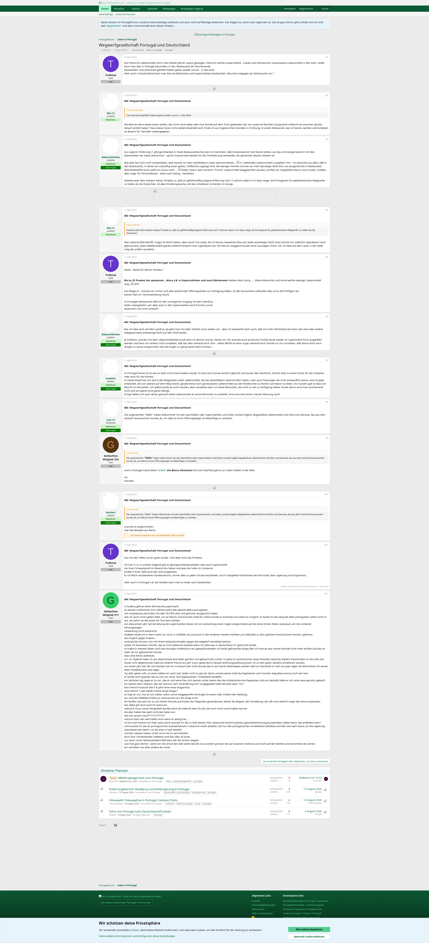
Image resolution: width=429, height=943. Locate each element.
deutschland (138, 50)
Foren (105, 8)
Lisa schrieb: (132, 452)
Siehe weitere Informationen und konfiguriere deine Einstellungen (137, 936)
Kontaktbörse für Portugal (151, 781)
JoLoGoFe (113, 781)
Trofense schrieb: (134, 110)
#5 (327, 257)
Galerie (136, 8)
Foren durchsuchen (125, 14)
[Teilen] (322, 57)
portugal (169, 50)
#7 (327, 360)
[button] (127, 9)
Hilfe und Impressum (262, 913)
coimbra (170, 803)
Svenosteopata (116, 803)
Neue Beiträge (106, 14)
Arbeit (161, 470)
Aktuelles (119, 8)
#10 (326, 494)
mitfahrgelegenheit (182, 781)
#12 (326, 593)
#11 (326, 544)
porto (197, 803)
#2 (327, 95)
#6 (327, 316)
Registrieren (114, 25)
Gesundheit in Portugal (151, 803)
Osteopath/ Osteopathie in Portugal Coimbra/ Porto (143, 800)
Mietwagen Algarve (192, 8)
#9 (327, 438)
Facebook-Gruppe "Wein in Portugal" (301, 917)
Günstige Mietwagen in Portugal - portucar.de (305, 900)
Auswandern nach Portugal (147, 792)
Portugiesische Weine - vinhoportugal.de (303, 904)
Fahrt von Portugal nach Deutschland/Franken (140, 811)
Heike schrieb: (133, 224)
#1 (327, 57)
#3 (327, 139)
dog (168, 781)
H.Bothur (113, 792)
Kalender (152, 8)
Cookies (134, 930)
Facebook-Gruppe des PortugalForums (302, 909)
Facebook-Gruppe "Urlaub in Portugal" (302, 913)
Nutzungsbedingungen (263, 904)
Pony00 (112, 814)
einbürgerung (198, 792)
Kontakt (256, 900)
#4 (327, 210)
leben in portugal (154, 50)
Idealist (318, 791)
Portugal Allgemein (141, 814)
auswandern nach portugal (176, 792)
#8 (327, 402)
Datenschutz (258, 909)
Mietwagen (169, 8)
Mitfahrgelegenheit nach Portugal (141, 778)
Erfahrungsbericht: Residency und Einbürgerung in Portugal (149, 789)
